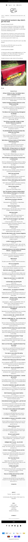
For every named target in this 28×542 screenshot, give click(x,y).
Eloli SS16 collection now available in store (13, 270)
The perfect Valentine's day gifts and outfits (14, 385)
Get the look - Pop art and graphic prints (14, 367)
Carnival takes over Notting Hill (13, 281)
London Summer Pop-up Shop (13, 241)
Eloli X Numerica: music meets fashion (13, 393)
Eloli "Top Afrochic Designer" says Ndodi (14, 218)
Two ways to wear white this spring (14, 353)
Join (14, 5)
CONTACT (13, 508)
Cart (19, 5)
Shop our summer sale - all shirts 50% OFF (13, 315)
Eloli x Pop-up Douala (13, 173)
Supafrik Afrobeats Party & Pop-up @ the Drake (14, 328)
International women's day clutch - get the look (14, 401)
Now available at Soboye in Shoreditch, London (14, 418)
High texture (14, 258)
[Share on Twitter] (3, 88)
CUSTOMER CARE (14, 506)
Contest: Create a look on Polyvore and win (14, 450)
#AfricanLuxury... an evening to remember (13, 289)
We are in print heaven (13, 434)
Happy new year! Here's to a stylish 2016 (14, 278)
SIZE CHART (14, 505)
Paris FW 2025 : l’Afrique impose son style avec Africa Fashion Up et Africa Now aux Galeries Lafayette (13, 150)
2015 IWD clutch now (13, 45)
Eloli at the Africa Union (14, 206)
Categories (13, 484)
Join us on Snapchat (14, 263)
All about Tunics (14, 226)
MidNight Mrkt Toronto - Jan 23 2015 (14, 442)
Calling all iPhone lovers (14, 426)
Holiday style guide (13, 466)
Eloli (18, 539)
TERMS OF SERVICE (13, 511)
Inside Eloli (7, 15)
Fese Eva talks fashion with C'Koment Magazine (14, 233)
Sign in (10, 5)
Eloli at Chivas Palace (14, 186)
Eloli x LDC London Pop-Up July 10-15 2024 (13, 167)
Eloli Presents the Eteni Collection (13, 199)
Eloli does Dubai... (13, 212)
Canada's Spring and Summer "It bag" (13, 335)
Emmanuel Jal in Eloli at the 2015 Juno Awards (13, 359)
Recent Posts (13, 91)
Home (2, 15)
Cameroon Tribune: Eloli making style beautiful (13, 180)
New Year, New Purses (13, 458)
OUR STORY (14, 509)
